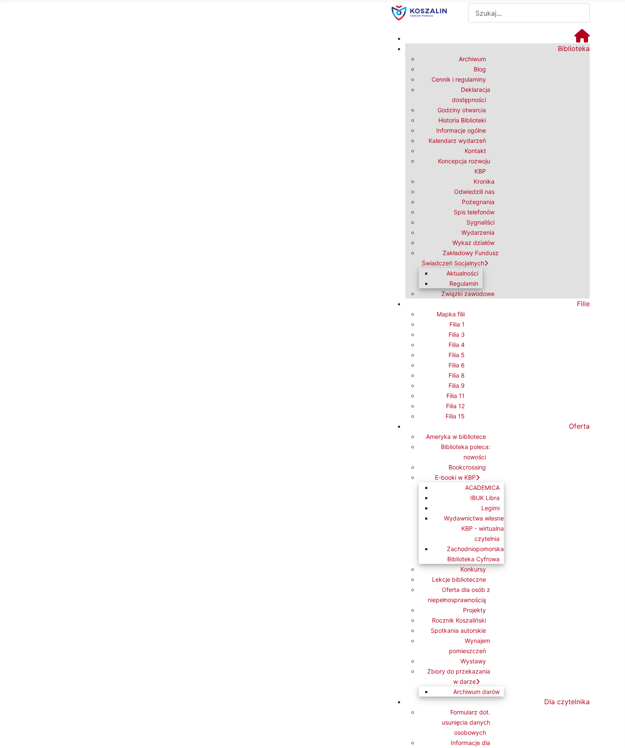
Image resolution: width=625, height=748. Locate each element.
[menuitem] (582, 38)
